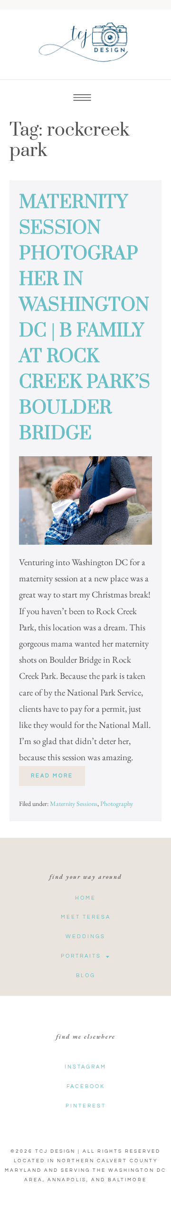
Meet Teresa (86, 917)
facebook (85, 1086)
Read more (58, 772)
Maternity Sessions (73, 803)
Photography (116, 803)
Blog (85, 975)
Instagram (85, 1066)
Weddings (85, 936)
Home (85, 898)
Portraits (81, 956)
